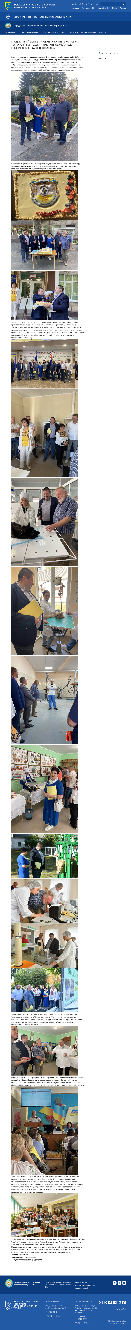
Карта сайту (120, 1309)
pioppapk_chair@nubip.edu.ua (86, 1286)
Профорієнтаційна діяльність (92, 32)
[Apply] (123, 4)
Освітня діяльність (48, 32)
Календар (75, 8)
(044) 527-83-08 (81, 1319)
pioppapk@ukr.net (81, 1288)
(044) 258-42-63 (81, 1316)
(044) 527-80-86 (81, 1282)
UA (73, 4)
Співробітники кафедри (29, 32)
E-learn (114, 8)
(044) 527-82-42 (51, 1312)
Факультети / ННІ (88, 8)
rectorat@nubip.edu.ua (54, 1316)
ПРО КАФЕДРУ (10, 32)
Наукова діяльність (68, 32)
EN (76, 4)
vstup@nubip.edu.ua (83, 1323)
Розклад (123, 8)
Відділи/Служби (103, 8)
